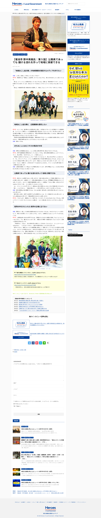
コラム (67, 9)
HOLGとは (17, 502)
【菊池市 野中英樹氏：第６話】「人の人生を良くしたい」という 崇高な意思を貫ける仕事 (40, 493)
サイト (15, 395)
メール (15, 389)
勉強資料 (57, 9)
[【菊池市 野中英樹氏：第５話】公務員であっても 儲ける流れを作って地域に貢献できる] (40, 342)
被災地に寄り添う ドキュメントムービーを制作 (30, 304)
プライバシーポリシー (81, 502)
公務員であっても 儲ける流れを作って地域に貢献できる (33, 308)
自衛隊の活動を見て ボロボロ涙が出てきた (29, 302)
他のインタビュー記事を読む (38, 316)
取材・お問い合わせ (41, 502)
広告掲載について (62, 502)
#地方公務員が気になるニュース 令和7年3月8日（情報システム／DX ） (40, 482)
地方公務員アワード (36, 9)
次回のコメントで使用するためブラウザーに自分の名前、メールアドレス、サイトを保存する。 (37, 401)
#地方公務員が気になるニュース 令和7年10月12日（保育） (37, 471)
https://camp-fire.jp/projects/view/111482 (25, 274)
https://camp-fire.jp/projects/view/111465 (25, 285)
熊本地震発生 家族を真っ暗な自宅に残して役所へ (31, 300)
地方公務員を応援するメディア (50, 513)
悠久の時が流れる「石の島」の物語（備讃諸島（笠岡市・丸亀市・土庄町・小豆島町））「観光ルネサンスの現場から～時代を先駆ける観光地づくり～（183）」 (42, 456)
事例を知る (26, 9)
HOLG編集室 (77, 9)
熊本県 (15, 351)
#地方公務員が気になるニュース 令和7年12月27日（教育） (37, 429)
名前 (15, 383)
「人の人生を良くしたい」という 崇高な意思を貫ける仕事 (34, 310)
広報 (25, 349)
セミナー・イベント (47, 9)
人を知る (16, 9)
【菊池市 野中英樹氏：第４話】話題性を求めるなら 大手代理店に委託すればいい (37, 491)
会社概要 (23, 502)
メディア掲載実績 (71, 502)
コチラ (62, 13)
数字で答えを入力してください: (21, 403)
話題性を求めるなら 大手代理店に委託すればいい (31, 306)
